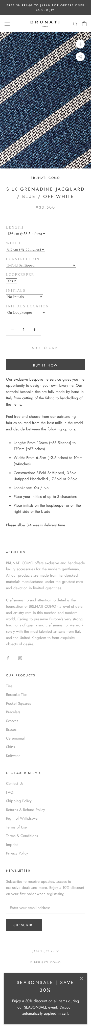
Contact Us (14, 783)
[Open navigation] (7, 24)
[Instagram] (20, 658)
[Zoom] (80, 44)
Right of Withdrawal (22, 818)
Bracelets (13, 712)
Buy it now (45, 365)
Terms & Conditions (22, 836)
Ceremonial (15, 738)
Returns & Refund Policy (25, 810)
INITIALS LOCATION (27, 306)
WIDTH (13, 243)
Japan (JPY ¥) (43, 951)
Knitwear (13, 755)
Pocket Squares (18, 703)
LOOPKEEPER (20, 275)
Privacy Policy (17, 853)
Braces (11, 729)
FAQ (9, 792)
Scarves (12, 721)
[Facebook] (8, 658)
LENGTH (15, 227)
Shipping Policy (19, 801)
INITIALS (16, 290)
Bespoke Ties (16, 694)
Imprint (12, 844)
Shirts (10, 747)
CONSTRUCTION (22, 259)
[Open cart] (84, 23)
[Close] (81, 979)
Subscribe (24, 925)
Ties (9, 686)
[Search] (75, 23)
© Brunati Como (45, 962)
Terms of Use (16, 827)
